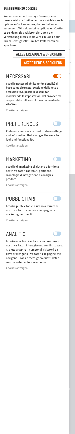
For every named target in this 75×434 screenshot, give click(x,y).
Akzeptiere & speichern (43, 62)
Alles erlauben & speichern (39, 54)
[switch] (57, 76)
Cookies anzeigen (17, 110)
